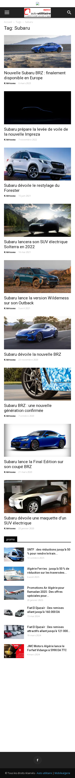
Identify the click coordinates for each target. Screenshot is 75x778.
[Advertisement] (37, 701)
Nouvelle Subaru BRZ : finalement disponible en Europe (35, 75)
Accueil (8, 22)
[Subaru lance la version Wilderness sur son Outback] (37, 276)
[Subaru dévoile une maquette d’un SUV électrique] (37, 496)
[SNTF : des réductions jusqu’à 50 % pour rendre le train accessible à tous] (14, 554)
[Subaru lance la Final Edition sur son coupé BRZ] (37, 440)
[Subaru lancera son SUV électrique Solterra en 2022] (37, 220)
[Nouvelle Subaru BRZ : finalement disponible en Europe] (37, 51)
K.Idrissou (10, 83)
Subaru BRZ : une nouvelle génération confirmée (28, 408)
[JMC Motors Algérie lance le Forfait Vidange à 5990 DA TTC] (14, 651)
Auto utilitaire (44, 773)
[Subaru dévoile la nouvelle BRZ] (37, 332)
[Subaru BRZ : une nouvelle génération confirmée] (37, 384)
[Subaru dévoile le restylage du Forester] (37, 164)
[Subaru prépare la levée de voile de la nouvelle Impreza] (37, 107)
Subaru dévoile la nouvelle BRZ (32, 354)
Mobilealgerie (62, 773)
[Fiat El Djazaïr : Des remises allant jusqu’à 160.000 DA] (14, 613)
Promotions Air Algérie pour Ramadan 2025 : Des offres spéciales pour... (45, 591)
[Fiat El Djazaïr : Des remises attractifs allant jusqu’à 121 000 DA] (14, 632)
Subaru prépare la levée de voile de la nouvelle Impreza (36, 132)
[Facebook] (38, 760)
